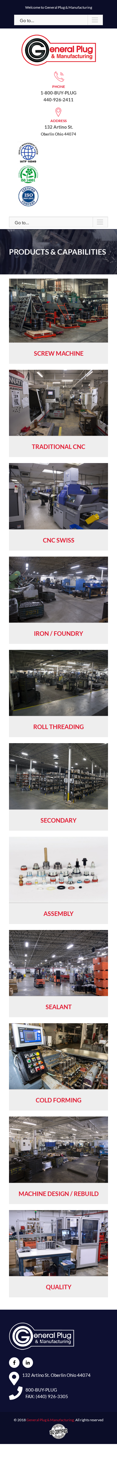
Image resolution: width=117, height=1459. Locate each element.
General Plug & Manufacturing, (50, 1420)
